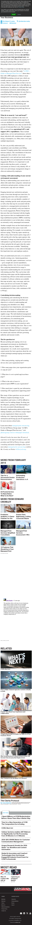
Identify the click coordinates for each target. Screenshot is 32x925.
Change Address (14, 901)
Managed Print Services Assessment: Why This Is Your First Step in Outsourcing (23, 532)
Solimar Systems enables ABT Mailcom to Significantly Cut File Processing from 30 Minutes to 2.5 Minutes (15, 834)
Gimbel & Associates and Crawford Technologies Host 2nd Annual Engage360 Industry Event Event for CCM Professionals (14, 856)
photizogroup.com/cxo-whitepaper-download (15, 432)
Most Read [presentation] (5, 812)
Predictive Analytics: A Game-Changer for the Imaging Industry (8, 516)
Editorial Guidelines (5, 906)
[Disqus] (16, 576)
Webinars (3, 901)
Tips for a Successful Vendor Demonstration (8, 477)
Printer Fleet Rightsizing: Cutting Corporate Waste (23, 516)
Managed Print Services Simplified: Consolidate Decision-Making (8, 532)
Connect (5, 23)
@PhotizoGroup (21, 449)
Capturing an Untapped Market (15, 878)
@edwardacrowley (24, 21)
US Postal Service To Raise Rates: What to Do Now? (7, 493)
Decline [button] (19, 14)
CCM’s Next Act (5, 669)
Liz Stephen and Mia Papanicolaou (13, 807)
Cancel (12, 905)
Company (3, 896)
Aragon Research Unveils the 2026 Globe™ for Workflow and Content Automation (14, 847)
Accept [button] (13, 14)
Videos (2, 903)
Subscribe (13, 899)
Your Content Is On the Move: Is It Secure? (14, 778)
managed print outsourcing (20, 425)
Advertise (3, 899)
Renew (12, 903)
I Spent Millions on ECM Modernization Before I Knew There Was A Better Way (15, 817)
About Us (3, 905)
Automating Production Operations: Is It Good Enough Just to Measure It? (23, 477)
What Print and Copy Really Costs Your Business (15, 16)
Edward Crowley (10, 21)
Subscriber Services (15, 896)
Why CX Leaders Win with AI (5, 878)
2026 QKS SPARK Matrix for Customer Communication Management (15, 841)
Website (13, 23)
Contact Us (3, 910)
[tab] (5, 813)
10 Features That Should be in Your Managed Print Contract (7, 549)
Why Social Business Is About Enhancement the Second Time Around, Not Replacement (15, 756)
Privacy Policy (21, 7)
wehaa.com (17, 922)
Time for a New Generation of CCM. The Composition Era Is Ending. (14, 802)
